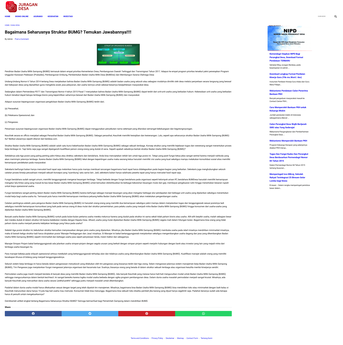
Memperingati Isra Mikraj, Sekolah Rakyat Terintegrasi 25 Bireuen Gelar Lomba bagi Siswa (287, 177)
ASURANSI (38, 16)
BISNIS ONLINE (21, 16)
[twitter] (323, 7)
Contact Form (192, 338)
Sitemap (180, 338)
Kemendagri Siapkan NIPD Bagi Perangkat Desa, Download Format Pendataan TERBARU (286, 57)
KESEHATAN (53, 16)
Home (7, 16)
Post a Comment (22, 39)
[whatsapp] (203, 313)
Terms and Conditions (140, 338)
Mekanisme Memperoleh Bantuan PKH (288, 140)
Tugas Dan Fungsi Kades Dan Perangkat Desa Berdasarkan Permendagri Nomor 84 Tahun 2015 (289, 157)
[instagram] (335, 7)
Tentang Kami (206, 338)
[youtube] (329, 7)
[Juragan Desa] (23, 7)
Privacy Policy (157, 338)
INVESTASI (68, 16)
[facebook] (316, 7)
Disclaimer (170, 338)
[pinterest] (146, 313)
